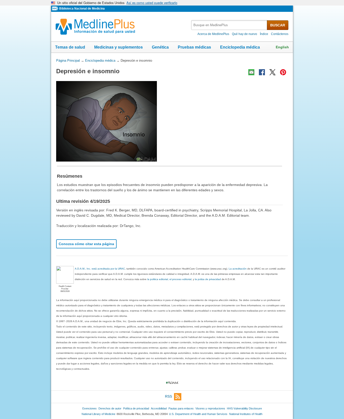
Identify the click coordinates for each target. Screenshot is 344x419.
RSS (168, 396)
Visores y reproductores (210, 408)
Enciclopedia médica (240, 47)
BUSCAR (277, 25)
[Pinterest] (283, 72)
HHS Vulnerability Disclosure (244, 408)
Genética (160, 47)
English (282, 47)
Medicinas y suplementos (118, 47)
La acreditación (238, 268)
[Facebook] (262, 72)
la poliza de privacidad (208, 279)
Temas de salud (70, 47)
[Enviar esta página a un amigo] (251, 72)
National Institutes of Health (245, 413)
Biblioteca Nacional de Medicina (82, 8)
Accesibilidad (159, 408)
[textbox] (229, 25)
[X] (272, 72)
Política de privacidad (136, 408)
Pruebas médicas (194, 47)
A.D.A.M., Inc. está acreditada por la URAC (100, 268)
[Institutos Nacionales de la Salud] (55, 8)
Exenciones (89, 408)
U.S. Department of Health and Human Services (198, 413)
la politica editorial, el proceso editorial (169, 279)
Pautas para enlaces (181, 408)
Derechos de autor (109, 408)
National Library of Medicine (98, 413)
